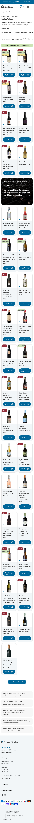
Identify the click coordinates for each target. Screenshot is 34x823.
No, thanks (17, 425)
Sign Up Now (17, 416)
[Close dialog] (31, 396)
